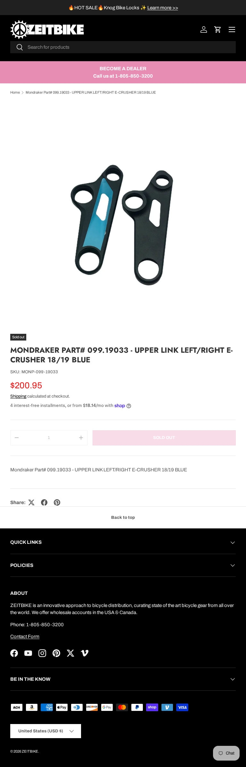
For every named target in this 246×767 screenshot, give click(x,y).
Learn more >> (162, 7)
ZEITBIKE (30, 751)
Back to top (123, 517)
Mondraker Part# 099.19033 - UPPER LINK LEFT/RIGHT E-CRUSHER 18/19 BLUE (91, 92)
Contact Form (24, 636)
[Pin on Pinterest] (57, 502)
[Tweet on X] (31, 502)
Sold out (164, 437)
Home (15, 92)
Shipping (18, 396)
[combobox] (123, 47)
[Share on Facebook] (44, 502)
